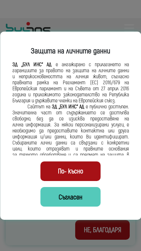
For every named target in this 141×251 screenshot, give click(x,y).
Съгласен (70, 197)
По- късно (70, 171)
